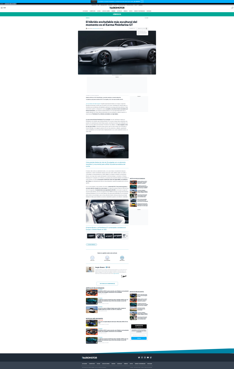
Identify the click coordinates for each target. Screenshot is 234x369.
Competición (92, 11)
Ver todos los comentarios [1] (107, 283)
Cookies (142, 367)
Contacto (131, 367)
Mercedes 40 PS (104, 5)
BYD (98, 5)
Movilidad (149, 11)
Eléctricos (119, 11)
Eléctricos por (7, 3)
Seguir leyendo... (116, 273)
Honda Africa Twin (121, 5)
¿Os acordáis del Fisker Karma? (93, 103)
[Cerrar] (147, 31)
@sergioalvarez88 (96, 28)
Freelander (110, 5)
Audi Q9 (115, 5)
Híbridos (125, 11)
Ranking (113, 11)
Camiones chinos (130, 5)
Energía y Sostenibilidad (139, 11)
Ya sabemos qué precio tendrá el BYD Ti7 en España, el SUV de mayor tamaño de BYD (104, 99)
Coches (98, 11)
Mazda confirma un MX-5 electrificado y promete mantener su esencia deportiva (103, 97)
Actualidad (85, 11)
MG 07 (136, 5)
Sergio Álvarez (90, 28)
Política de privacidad (148, 367)
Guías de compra (106, 11)
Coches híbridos (91, 244)
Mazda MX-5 (94, 5)
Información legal (137, 367)
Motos (130, 11)
